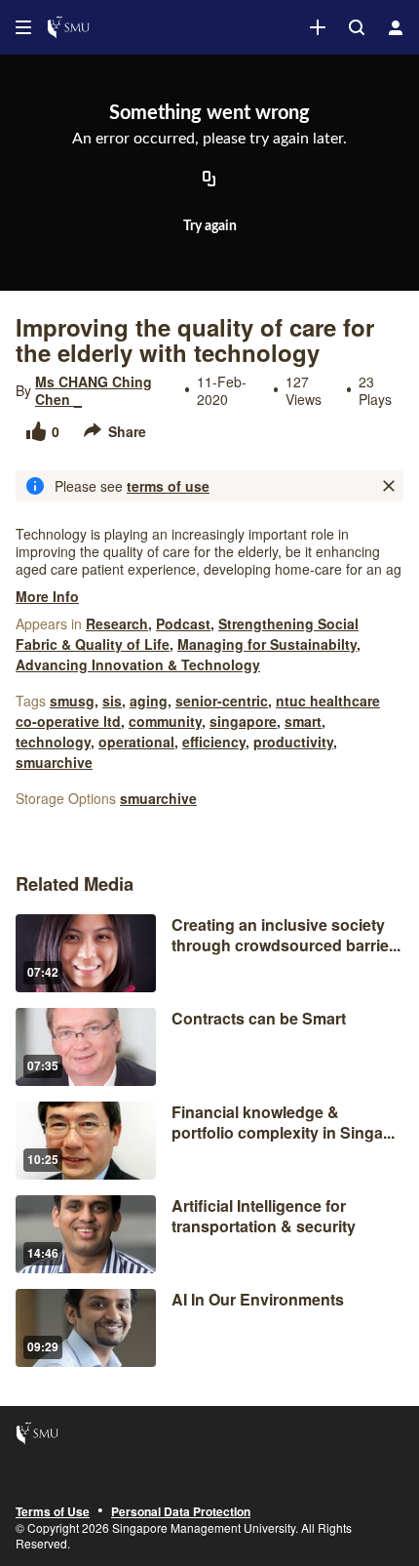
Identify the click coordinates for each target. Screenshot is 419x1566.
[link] (317, 27)
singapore (243, 721)
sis (112, 700)
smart (303, 721)
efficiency (214, 741)
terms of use (168, 486)
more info (47, 596)
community (165, 721)
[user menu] (395, 27)
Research (117, 623)
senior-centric (221, 700)
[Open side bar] (23, 27)
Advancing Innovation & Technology (138, 664)
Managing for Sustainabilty (267, 644)
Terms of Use (53, 1512)
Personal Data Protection (180, 1512)
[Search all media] (356, 27)
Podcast (183, 623)
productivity (293, 741)
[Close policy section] (388, 486)
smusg (72, 700)
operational (136, 741)
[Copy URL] (209, 180)
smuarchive (54, 762)
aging (149, 700)
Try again (210, 226)
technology (53, 741)
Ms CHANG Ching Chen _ (93, 390)
